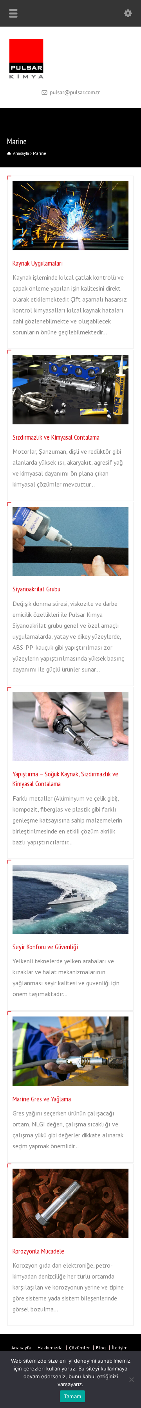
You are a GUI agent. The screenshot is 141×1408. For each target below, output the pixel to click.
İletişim (120, 1348)
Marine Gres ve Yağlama (42, 1098)
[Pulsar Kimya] (70, 78)
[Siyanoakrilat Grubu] (70, 508)
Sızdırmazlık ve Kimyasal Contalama (56, 437)
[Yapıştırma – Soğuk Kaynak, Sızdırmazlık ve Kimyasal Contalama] (70, 693)
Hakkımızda (50, 1348)
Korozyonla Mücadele (38, 1250)
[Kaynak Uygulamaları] (70, 181)
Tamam (72, 1396)
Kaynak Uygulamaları (38, 263)
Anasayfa (21, 1348)
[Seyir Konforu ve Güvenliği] (70, 866)
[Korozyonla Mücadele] (70, 1169)
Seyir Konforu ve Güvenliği (45, 946)
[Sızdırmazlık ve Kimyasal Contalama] (70, 356)
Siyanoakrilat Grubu (36, 588)
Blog (101, 1348)
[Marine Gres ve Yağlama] (70, 1017)
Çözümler (79, 1348)
